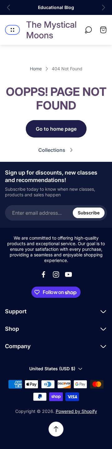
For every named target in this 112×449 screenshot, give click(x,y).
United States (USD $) (52, 368)
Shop (12, 328)
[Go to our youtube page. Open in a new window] (68, 274)
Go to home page (56, 129)
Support (15, 311)
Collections (51, 150)
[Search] (88, 30)
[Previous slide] (8, 7)
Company (17, 346)
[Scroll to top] (56, 429)
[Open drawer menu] (12, 30)
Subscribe (89, 212)
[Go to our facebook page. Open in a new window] (43, 274)
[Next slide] (103, 7)
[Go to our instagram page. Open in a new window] (56, 274)
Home (36, 68)
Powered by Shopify (76, 411)
